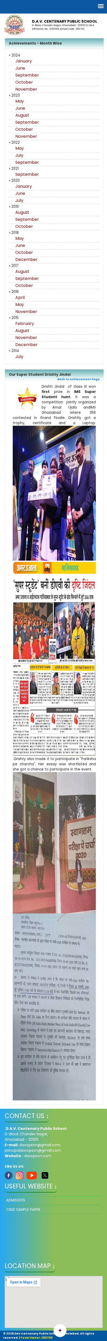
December (26, 259)
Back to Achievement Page (78, 379)
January (23, 61)
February (24, 324)
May (19, 101)
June (20, 68)
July (19, 155)
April (20, 297)
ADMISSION (15, 1200)
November (26, 89)
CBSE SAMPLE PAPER (23, 1209)
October (24, 82)
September (27, 75)
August (22, 115)
